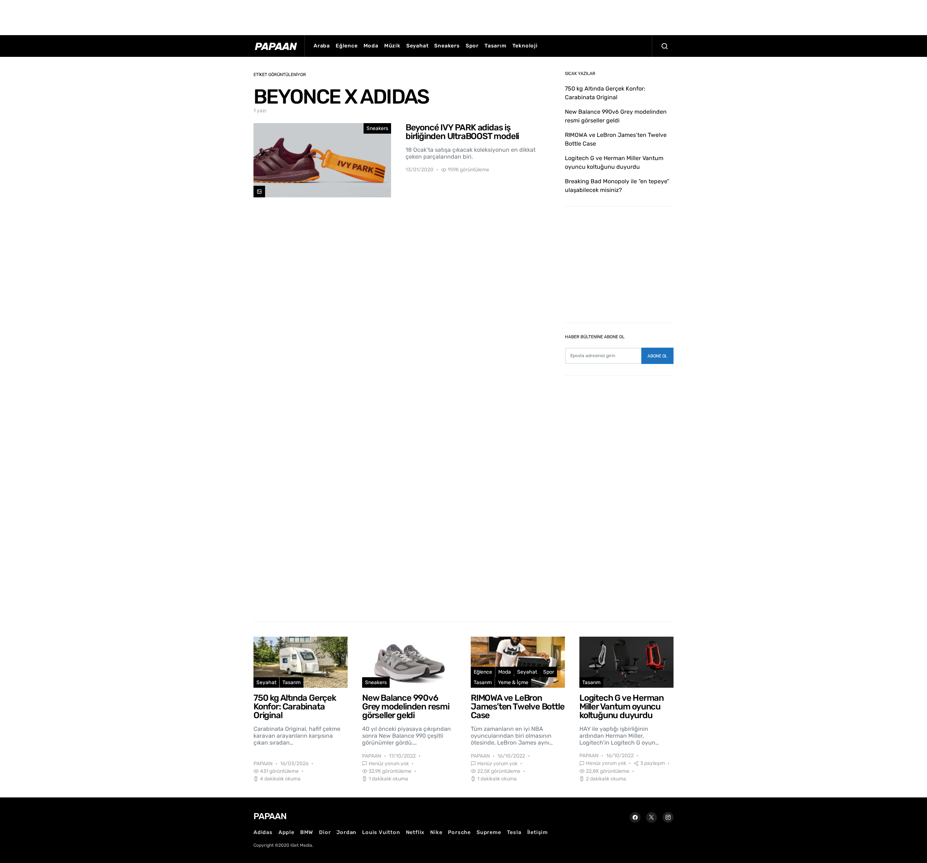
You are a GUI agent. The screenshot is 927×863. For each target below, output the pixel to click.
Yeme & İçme (513, 682)
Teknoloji (525, 46)
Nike (436, 832)
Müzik (392, 46)
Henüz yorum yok (389, 764)
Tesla (514, 832)
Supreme (489, 832)
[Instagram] (668, 817)
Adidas (263, 832)
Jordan (346, 832)
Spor (472, 46)
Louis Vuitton (381, 832)
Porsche (459, 832)
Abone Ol (657, 356)
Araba (322, 46)
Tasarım (496, 46)
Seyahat (417, 46)
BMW (306, 832)
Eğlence (347, 46)
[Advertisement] (463, 16)
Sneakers (447, 46)
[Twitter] (651, 817)
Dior (325, 832)
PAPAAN (263, 764)
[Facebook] (635, 817)
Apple (286, 832)
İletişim (537, 832)
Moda (371, 46)
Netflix (415, 832)
